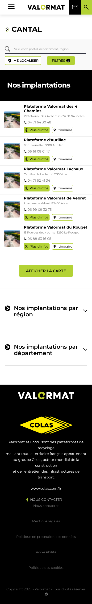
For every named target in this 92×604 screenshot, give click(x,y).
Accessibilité (46, 552)
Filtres (60, 60)
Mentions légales (46, 521)
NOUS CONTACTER (46, 499)
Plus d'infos (38, 130)
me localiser (25, 60)
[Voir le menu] (11, 7)
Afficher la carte (46, 271)
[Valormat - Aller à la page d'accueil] (46, 7)
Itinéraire (65, 130)
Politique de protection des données (46, 537)
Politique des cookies (46, 568)
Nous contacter (46, 506)
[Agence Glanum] (46, 596)
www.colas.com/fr (46, 488)
